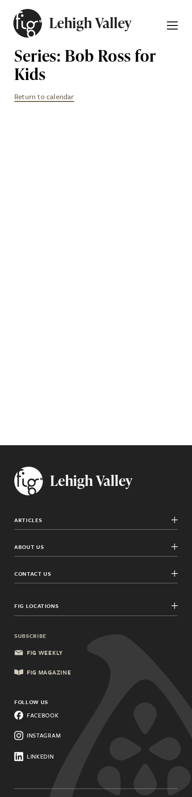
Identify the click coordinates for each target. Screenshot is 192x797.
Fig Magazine (49, 672)
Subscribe (30, 636)
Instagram (44, 735)
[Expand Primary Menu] (172, 23)
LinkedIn (40, 756)
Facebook (43, 715)
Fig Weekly (45, 652)
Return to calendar (44, 96)
